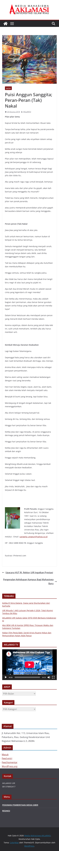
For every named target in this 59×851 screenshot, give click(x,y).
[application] (29, 664)
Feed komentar (9, 762)
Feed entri (7, 758)
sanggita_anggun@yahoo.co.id (33, 536)
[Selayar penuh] (53, 677)
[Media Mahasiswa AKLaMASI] (5, 23)
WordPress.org (9, 766)
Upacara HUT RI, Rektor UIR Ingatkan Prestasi (29, 572)
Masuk (5, 754)
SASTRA (8, 88)
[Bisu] (48, 677)
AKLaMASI (27, 112)
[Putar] (5, 677)
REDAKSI (6, 810)
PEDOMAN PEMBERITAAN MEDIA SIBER (20, 805)
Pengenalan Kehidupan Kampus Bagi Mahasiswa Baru (28, 581)
